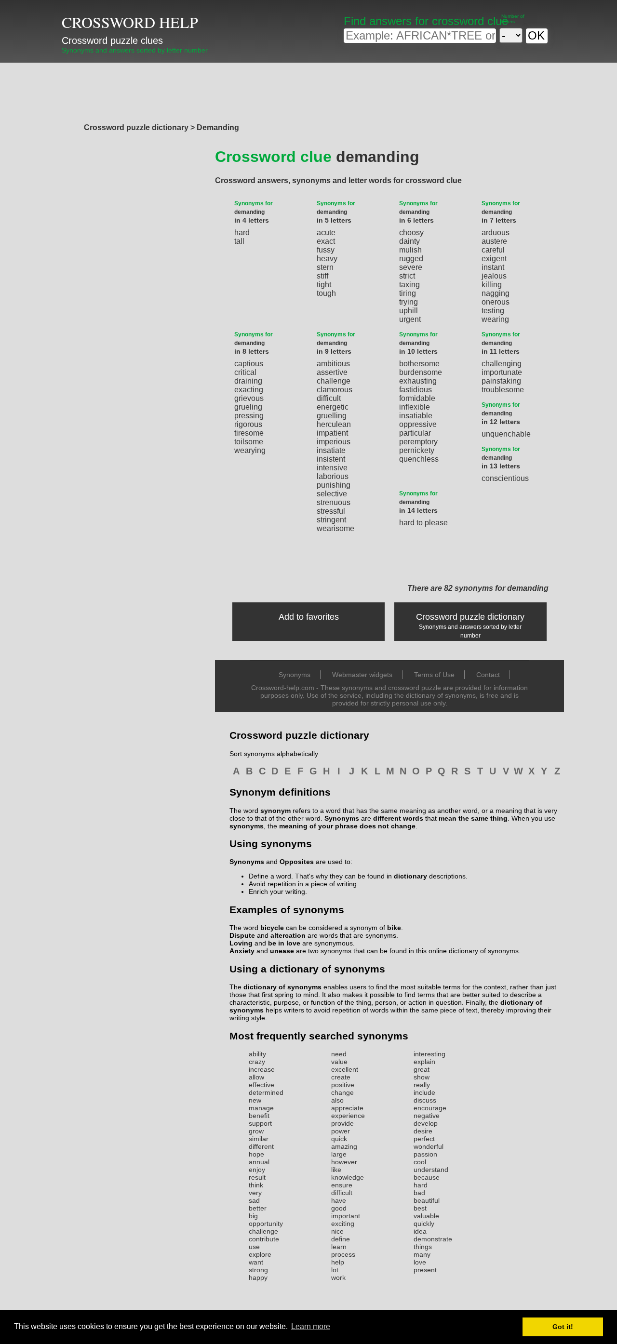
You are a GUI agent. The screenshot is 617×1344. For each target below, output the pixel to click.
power (340, 1131)
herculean (334, 424)
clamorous (334, 390)
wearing (495, 319)
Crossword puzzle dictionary (470, 617)
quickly (424, 1223)
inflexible (414, 407)
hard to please (423, 523)
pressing (249, 416)
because (427, 1177)
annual (259, 1162)
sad (254, 1200)
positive (342, 1085)
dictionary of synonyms (282, 987)
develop (426, 1123)
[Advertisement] (308, 90)
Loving (241, 943)
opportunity (266, 1223)
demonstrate (433, 1239)
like (336, 1169)
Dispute (242, 935)
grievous (249, 398)
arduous (496, 232)
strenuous (333, 502)
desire (423, 1131)
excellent (344, 1069)
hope (256, 1154)
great (421, 1069)
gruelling (332, 416)
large (339, 1154)
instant (493, 267)
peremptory (418, 442)
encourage (430, 1108)
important (345, 1216)
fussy (326, 250)
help (337, 1262)
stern (325, 267)
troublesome (503, 390)
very (255, 1193)
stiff (322, 276)
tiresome (249, 433)
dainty (409, 241)
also (337, 1100)
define (340, 1239)
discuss (425, 1100)
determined (266, 1092)
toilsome (248, 442)
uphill (408, 310)
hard (242, 232)
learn (339, 1247)
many (422, 1254)
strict (407, 276)
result (257, 1177)
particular (415, 433)
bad (419, 1193)
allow (256, 1077)
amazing (344, 1146)
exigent (494, 258)
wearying (250, 450)
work (338, 1277)
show (421, 1077)
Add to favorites (309, 617)
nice (337, 1231)
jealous (494, 276)
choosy (411, 232)
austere (494, 241)
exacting (248, 390)
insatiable (415, 416)
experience (348, 1115)
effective (261, 1085)
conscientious (505, 478)
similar (258, 1139)
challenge (333, 381)
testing (493, 310)
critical (245, 372)
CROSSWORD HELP (130, 22)
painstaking (501, 381)
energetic (333, 407)
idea (420, 1231)
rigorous (248, 424)
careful (493, 250)
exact (326, 241)
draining (248, 381)
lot (334, 1270)
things (423, 1247)
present (425, 1270)
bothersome (419, 363)
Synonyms (294, 675)
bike (394, 927)
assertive (332, 372)
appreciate (347, 1108)
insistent (331, 459)
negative (427, 1115)
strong (258, 1270)
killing (492, 284)
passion (425, 1154)
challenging (502, 363)
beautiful (427, 1200)
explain (424, 1061)
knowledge (347, 1177)
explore (260, 1254)
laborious (333, 476)
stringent (331, 520)
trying (408, 302)
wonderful (428, 1146)
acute (326, 232)
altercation (288, 935)
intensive (332, 468)
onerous (496, 302)
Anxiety (242, 951)
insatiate (331, 450)
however (344, 1162)
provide (342, 1123)
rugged (411, 258)
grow (256, 1131)
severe (410, 267)
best (420, 1208)
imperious (333, 442)
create (340, 1077)
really (422, 1085)
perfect (424, 1139)
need (339, 1054)
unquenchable (506, 434)
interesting (429, 1054)
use (254, 1247)
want (256, 1262)
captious (248, 363)
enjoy (257, 1169)
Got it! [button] (562, 1327)
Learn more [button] (310, 1326)
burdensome (420, 372)
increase (262, 1069)
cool (420, 1162)
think (256, 1185)
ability (257, 1054)
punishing (333, 485)
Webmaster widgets (362, 675)
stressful (331, 511)
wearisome (335, 528)
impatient (332, 433)
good (339, 1208)
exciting (342, 1223)
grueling (248, 407)
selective (332, 494)
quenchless (419, 459)
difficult (329, 398)
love (420, 1262)
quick (339, 1139)
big (253, 1216)
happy (258, 1277)
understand (431, 1169)
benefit (259, 1115)
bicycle (272, 927)
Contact (488, 675)
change (342, 1092)
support (260, 1123)
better (258, 1208)
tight (324, 284)
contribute (264, 1239)
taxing (409, 284)
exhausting (418, 381)
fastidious (415, 390)
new (255, 1100)
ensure (341, 1185)
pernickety (416, 450)
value (339, 1061)
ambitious (333, 363)
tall (239, 241)
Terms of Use (434, 675)
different (261, 1146)
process (343, 1254)
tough (326, 293)
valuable (426, 1216)
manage (261, 1108)
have (338, 1200)
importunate (502, 372)
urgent (410, 319)
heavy (327, 258)
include (424, 1092)
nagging (496, 293)
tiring (407, 293)
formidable (417, 398)
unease (282, 951)
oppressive (418, 424)
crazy (257, 1061)
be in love (284, 943)
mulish (410, 250)
